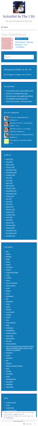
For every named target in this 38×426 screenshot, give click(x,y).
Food (7, 293)
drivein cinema (10, 286)
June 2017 (9, 201)
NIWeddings (10, 330)
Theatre (8, 371)
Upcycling (9, 382)
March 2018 (10, 186)
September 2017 (11, 194)
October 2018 (10, 175)
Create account (11, 402)
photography (10, 338)
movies (8, 317)
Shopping (9, 358)
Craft (7, 275)
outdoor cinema (11, 333)
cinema (8, 270)
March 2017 (10, 207)
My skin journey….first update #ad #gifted (19, 96)
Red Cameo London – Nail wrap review (19, 101)
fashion (8, 291)
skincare (8, 363)
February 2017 (10, 209)
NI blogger (9, 328)
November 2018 (11, 172)
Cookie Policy (9, 417)
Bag (7, 251)
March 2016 (10, 223)
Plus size (9, 341)
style (7, 368)
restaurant (9, 353)
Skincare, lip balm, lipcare (14, 366)
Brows (8, 262)
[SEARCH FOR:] (19, 57)
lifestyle (8, 309)
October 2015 (10, 236)
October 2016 (10, 215)
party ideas (9, 336)
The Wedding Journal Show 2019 (17, 99)
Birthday (8, 257)
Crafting (8, 278)
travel (8, 376)
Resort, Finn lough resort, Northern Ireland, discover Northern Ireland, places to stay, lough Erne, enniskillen (20, 348)
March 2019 (10, 164)
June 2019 (9, 162)
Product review (11, 344)
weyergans (9, 387)
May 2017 (9, 204)
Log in (8, 405)
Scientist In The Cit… (16, 123)
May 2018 (9, 183)
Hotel (8, 304)
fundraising (9, 296)
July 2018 (9, 178)
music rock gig (10, 323)
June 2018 (9, 180)
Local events (10, 312)
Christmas (9, 267)
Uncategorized (11, 379)
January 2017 (10, 212)
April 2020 (9, 159)
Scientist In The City (19, 16)
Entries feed (10, 408)
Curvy (8, 280)
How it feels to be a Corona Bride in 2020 (19, 91)
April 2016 (9, 220)
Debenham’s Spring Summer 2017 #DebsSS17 (24, 44)
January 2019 (10, 167)
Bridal (8, 259)
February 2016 (10, 225)
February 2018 (10, 188)
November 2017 (11, 191)
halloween (9, 301)
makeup (8, 315)
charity (8, 264)
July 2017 (9, 199)
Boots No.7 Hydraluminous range (17, 93)
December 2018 (11, 170)
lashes (8, 307)
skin (7, 360)
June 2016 (9, 217)
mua (7, 320)
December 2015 (11, 230)
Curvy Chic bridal (11, 283)
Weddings (9, 384)
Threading (9, 374)
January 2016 (10, 228)
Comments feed (11, 410)
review (8, 355)
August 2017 (10, 196)
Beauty (8, 254)
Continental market (12, 272)
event (8, 288)
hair (7, 299)
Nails (7, 325)
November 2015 (11, 233)
